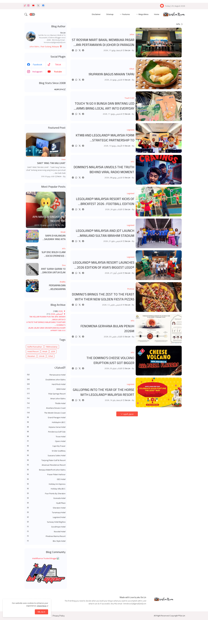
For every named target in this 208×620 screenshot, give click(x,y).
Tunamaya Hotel (46, 512)
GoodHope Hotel (46, 526)
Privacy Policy (59, 615)
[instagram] (28, 5)
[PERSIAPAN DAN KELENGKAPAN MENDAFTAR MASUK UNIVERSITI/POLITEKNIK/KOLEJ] (32, 285)
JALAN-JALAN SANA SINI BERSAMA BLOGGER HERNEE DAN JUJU (47, 329)
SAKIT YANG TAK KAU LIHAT (51, 163)
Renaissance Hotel (46, 374)
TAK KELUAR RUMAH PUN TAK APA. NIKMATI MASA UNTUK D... (47, 318)
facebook (37, 64)
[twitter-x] (38, 5)
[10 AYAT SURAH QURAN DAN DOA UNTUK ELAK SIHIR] (32, 269)
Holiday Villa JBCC (46, 488)
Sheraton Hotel (46, 507)
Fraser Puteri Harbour (46, 474)
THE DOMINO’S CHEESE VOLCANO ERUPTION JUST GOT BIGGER (110, 360)
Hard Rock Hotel (46, 384)
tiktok (58, 64)
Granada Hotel (46, 498)
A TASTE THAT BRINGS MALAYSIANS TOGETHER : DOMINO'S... (46, 323)
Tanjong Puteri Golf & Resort (46, 460)
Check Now (41, 606)
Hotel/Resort (33, 351)
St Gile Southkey (46, 451)
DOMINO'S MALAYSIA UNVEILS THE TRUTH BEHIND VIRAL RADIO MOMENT (104, 169)
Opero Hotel (46, 441)
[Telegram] (73, 50)
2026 (60, 311)
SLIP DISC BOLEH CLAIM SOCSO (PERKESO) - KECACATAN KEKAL (54, 254)
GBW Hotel (46, 389)
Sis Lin (63, 32)
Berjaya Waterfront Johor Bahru (46, 469)
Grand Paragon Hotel (46, 417)
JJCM (53, 351)
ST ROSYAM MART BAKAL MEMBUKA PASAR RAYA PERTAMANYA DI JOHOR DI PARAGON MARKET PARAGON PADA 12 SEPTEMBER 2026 (103, 42)
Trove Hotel (46, 436)
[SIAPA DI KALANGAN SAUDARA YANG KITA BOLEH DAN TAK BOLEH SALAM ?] (32, 236)
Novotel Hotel (46, 531)
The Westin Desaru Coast (46, 412)
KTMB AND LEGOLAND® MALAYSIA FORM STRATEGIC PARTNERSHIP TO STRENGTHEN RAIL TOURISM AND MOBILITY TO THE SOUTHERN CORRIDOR (105, 138)
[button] (32, 14)
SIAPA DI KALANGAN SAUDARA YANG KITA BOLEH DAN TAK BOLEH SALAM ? (53, 237)
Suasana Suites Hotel (46, 455)
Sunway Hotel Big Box (46, 522)
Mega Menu (143, 14)
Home (156, 14)
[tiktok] (25, 5)
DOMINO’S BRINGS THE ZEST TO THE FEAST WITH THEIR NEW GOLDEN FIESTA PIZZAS (103, 297)
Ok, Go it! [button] (41, 612)
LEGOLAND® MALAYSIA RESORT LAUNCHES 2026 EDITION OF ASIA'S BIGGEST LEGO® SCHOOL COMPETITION (103, 265)
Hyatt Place (46, 503)
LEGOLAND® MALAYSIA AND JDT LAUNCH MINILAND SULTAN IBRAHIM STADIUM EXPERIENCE (105, 233)
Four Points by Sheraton (46, 493)
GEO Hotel (46, 479)
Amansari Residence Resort (46, 465)
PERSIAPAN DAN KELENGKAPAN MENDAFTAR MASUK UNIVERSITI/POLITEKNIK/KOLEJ (53, 287)
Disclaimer (96, 14)
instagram (37, 71)
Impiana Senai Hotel (46, 427)
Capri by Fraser (46, 446)
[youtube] (33, 5)
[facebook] (43, 5)
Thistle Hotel (46, 403)
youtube (58, 71)
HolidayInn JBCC (46, 422)
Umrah (41, 356)
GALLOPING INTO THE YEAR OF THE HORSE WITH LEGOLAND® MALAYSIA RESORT (103, 392)
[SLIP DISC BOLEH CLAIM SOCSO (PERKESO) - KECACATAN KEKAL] (32, 252)
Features (126, 14)
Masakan (31, 356)
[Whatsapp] (76, 50)
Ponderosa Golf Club (46, 431)
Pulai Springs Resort (46, 393)
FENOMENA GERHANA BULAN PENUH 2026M (107, 328)
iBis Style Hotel (46, 541)
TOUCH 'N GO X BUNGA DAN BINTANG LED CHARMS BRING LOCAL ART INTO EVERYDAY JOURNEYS (103, 106)
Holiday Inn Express (46, 484)
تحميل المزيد (128, 414)
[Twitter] (80, 50)
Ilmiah (44, 351)
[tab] (156, 14)
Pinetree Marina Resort (46, 536)
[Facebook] (83, 50)
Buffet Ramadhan (34, 347)
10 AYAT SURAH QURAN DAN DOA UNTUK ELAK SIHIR (53, 270)
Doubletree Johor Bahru (46, 379)
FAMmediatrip (51, 347)
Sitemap (109, 14)
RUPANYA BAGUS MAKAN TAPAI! (111, 74)
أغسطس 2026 (56, 314)
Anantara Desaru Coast (46, 408)
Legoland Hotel (46, 517)
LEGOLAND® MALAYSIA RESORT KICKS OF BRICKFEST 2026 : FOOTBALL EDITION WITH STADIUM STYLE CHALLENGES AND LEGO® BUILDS (105, 201)
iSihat (50, 356)
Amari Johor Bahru (46, 398)
